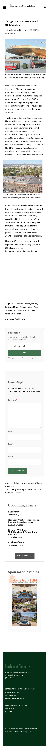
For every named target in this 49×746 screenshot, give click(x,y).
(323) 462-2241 (10, 678)
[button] (24, 556)
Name (11, 431)
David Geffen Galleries (20, 303)
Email (10, 444)
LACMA (34, 303)
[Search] (45, 7)
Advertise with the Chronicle (17, 706)
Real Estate (20, 319)
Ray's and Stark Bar (22, 310)
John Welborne (12, 30)
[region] (24, 530)
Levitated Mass (12, 307)
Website (11, 456)
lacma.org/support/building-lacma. (21, 251)
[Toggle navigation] (5, 7)
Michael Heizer (26, 307)
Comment (12, 400)
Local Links (10, 709)
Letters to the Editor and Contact (20, 689)
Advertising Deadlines (14, 698)
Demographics (11, 695)
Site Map (8, 712)
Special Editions (12, 692)
